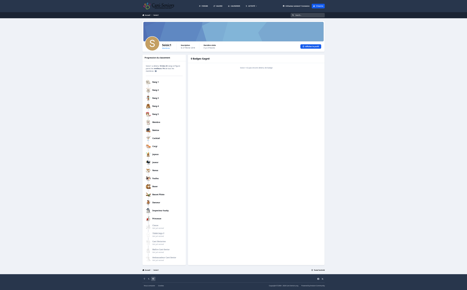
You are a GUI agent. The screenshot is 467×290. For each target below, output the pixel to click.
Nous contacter (149, 286)
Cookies (161, 286)
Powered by (313, 286)
